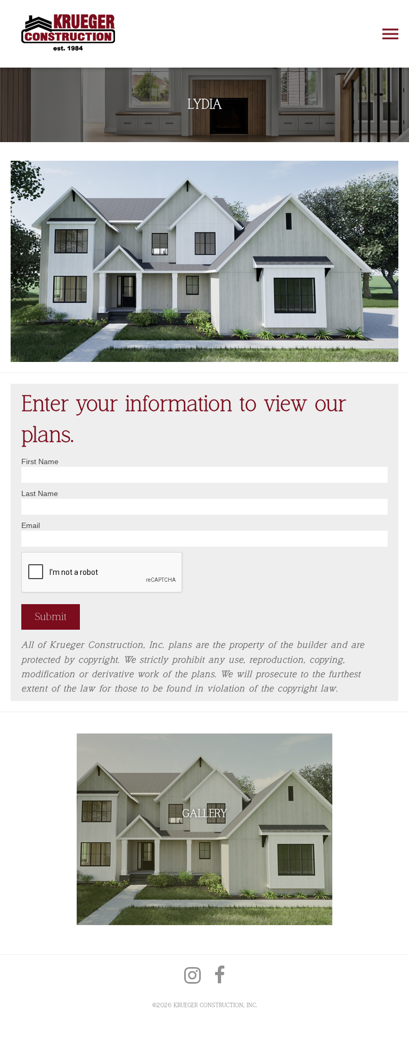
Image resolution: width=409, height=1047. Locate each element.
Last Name (39, 493)
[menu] (390, 33)
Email (30, 525)
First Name (40, 461)
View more (204, 829)
